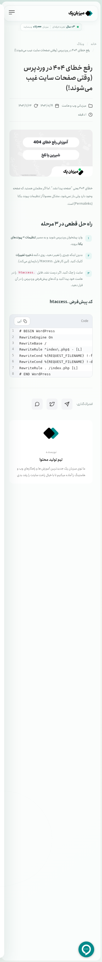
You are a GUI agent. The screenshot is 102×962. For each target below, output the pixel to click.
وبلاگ (80, 43)
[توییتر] (52, 404)
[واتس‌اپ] (37, 404)
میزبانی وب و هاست (74, 105)
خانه (94, 43)
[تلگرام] (66, 404)
